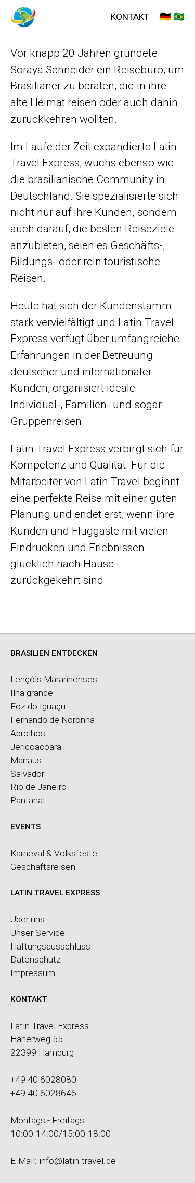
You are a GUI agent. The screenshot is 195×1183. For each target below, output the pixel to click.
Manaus (26, 760)
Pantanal (27, 800)
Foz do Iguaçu (38, 706)
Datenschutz (35, 959)
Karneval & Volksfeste (53, 853)
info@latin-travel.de (77, 1160)
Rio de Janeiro (38, 787)
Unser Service (37, 933)
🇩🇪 (165, 16)
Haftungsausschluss (50, 946)
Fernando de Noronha (52, 719)
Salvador (27, 774)
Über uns (27, 919)
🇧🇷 (179, 16)
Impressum (32, 973)
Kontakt (130, 16)
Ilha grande (31, 692)
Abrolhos (27, 733)
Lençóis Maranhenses (53, 679)
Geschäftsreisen (42, 867)
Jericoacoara (35, 747)
